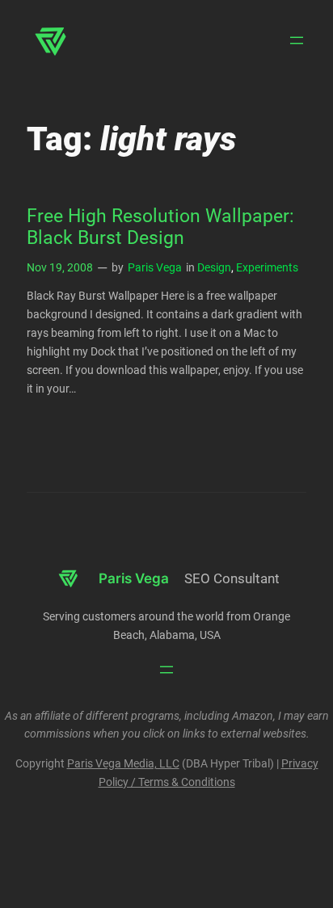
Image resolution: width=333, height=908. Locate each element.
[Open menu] (296, 40)
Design (214, 268)
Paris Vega (155, 268)
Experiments (267, 268)
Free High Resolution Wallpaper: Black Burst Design (160, 227)
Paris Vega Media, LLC (123, 764)
